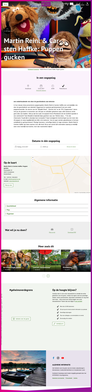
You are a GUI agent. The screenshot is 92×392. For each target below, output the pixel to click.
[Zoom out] (33, 160)
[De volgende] (48, 275)
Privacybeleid (69, 378)
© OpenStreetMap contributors (84, 192)
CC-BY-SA (89, 263)
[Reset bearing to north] (33, 162)
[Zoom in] (33, 158)
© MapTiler (76, 192)
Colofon (75, 378)
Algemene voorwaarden (58, 378)
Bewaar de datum (71, 146)
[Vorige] (43, 275)
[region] (61, 174)
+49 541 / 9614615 (12, 177)
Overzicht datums (41, 90)
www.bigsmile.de (14, 181)
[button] (8, 185)
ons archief (78, 301)
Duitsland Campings (33, 69)
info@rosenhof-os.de (14, 179)
